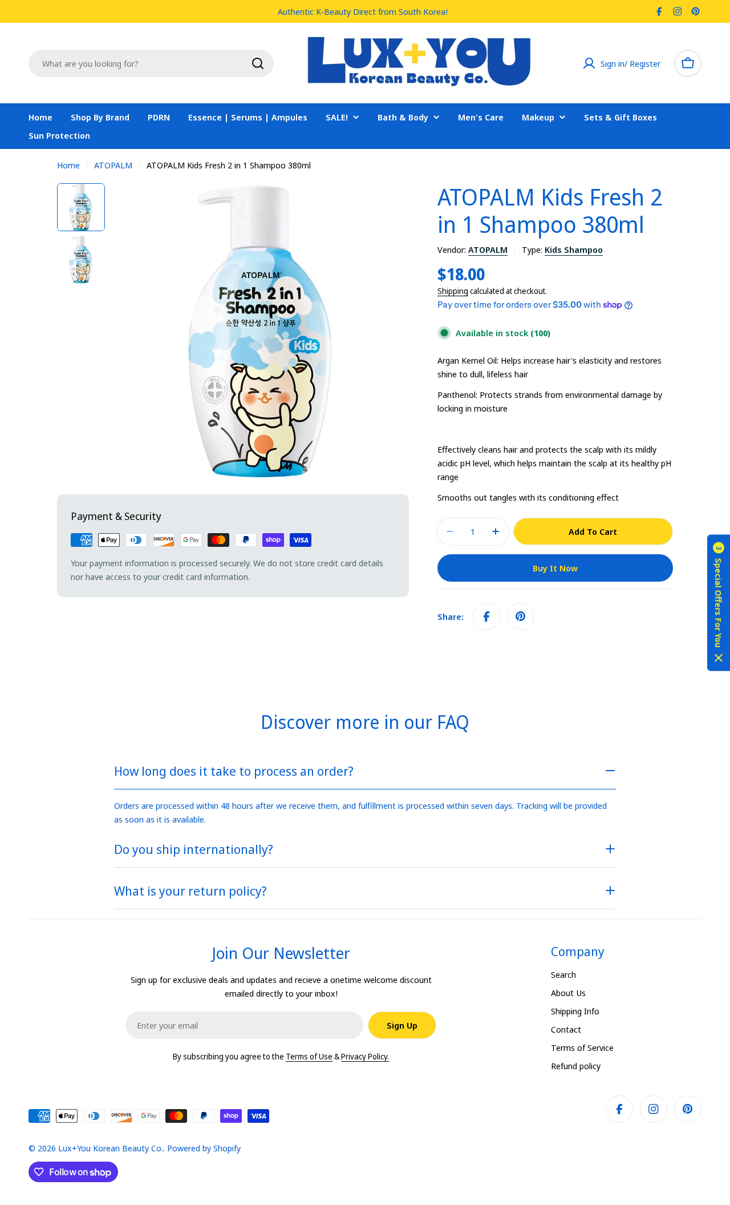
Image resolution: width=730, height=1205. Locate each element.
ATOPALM (113, 165)
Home (68, 165)
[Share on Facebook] (486, 616)
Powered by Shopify (204, 1148)
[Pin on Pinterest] (520, 616)
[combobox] (151, 63)
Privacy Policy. (365, 1056)
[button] (718, 602)
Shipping (452, 291)
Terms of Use (309, 1056)
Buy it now (555, 568)
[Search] (258, 63)
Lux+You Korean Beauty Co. (110, 1148)
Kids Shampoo (574, 249)
